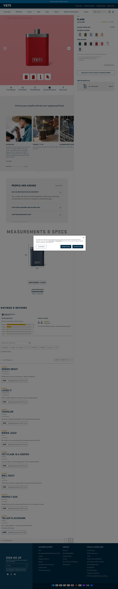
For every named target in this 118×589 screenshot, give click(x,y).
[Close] (83, 237)
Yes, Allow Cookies (78, 246)
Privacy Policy (52, 240)
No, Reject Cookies (66, 246)
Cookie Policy (59, 240)
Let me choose (41, 246)
